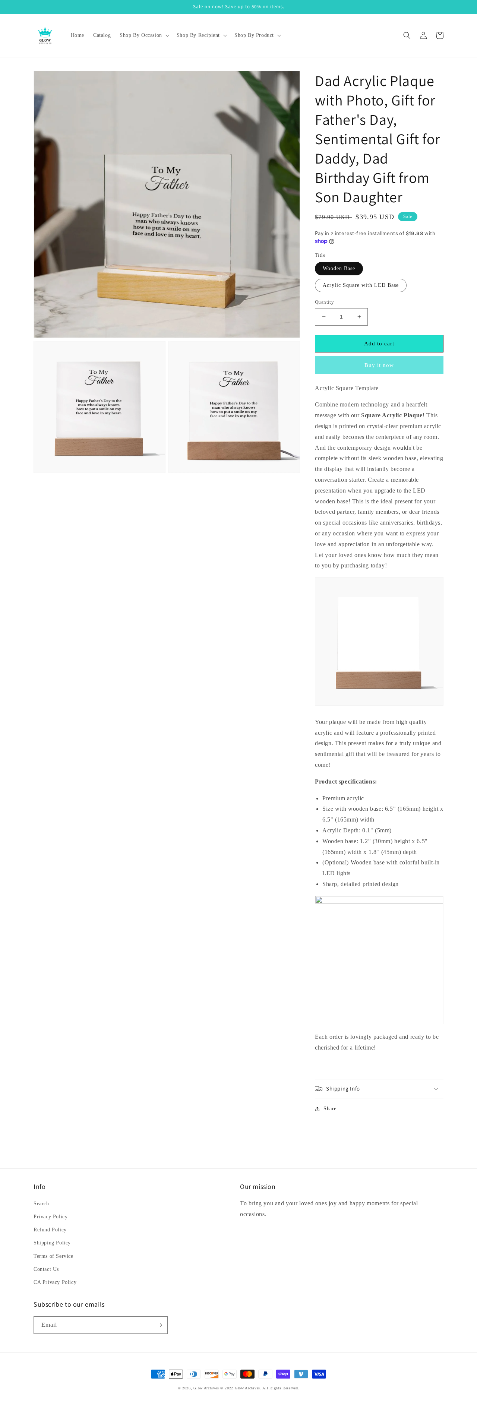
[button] (143, 35)
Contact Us (46, 1269)
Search (41, 1203)
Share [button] (330, 1108)
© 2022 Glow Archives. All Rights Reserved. (259, 1388)
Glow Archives (206, 1388)
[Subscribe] (159, 1325)
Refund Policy (50, 1229)
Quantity (324, 302)
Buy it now (379, 365)
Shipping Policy (52, 1243)
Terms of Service (53, 1256)
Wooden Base (339, 268)
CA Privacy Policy (55, 1282)
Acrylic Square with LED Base (361, 285)
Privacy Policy (50, 1216)
